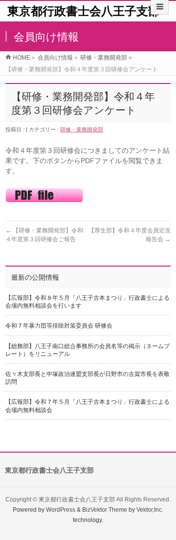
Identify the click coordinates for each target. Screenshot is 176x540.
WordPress (60, 509)
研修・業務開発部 (81, 129)
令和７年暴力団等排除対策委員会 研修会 (58, 325)
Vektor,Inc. (149, 509)
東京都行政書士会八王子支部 (83, 11)
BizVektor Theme (104, 509)
